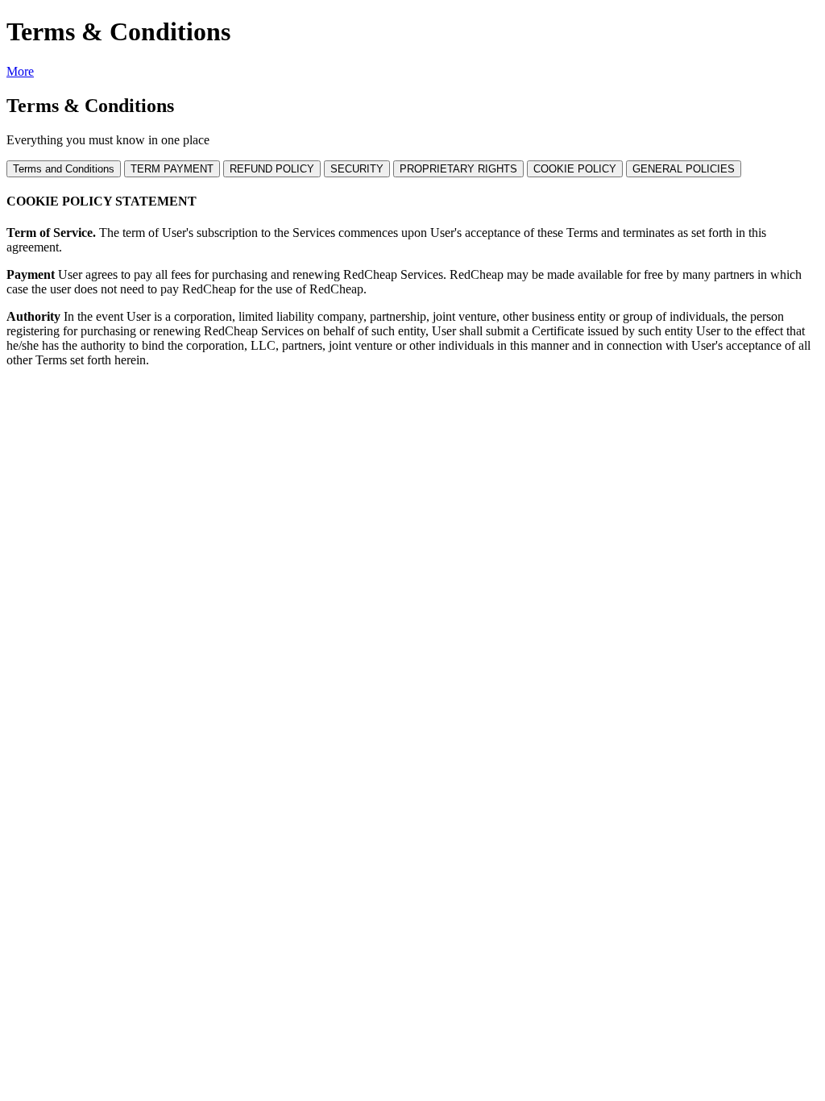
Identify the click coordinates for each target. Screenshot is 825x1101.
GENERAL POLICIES (683, 169)
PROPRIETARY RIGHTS (458, 169)
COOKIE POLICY (574, 169)
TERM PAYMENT (172, 169)
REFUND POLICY (272, 169)
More (20, 71)
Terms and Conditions (63, 169)
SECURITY (356, 169)
